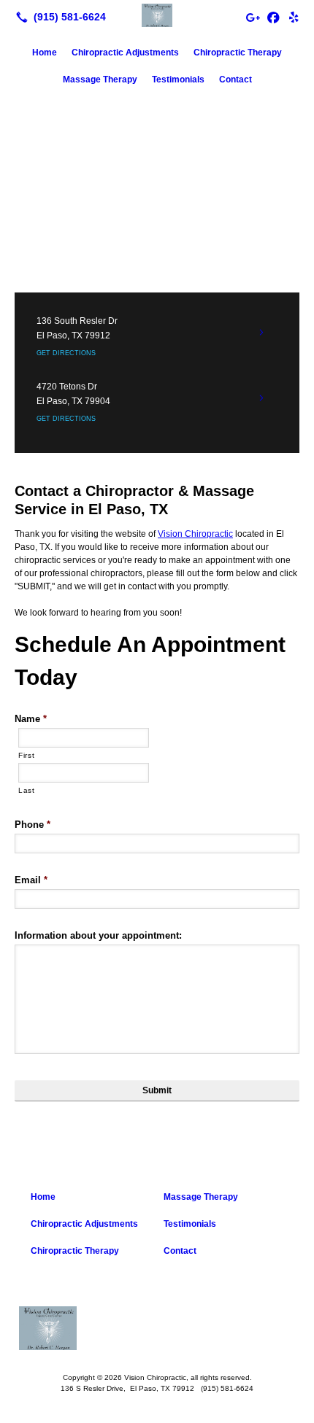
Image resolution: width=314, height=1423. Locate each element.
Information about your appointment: (98, 935)
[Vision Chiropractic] (157, 15)
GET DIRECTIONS (66, 353)
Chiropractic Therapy (238, 52)
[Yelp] (293, 16)
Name (31, 719)
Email (31, 880)
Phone (32, 824)
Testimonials (178, 79)
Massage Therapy (100, 79)
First (26, 755)
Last (26, 790)
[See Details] (261, 332)
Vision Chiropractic (195, 534)
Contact (235, 79)
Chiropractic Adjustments (125, 52)
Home (44, 52)
